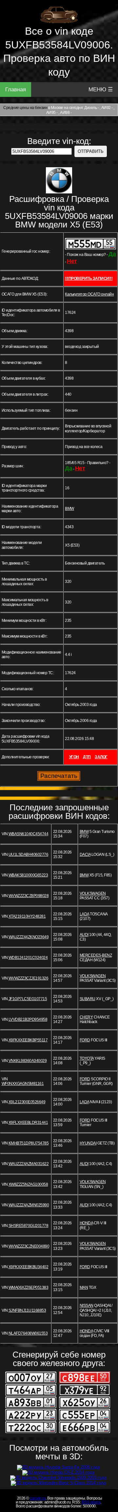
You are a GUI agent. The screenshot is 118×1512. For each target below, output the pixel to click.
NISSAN (86, 1305)
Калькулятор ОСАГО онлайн (89, 294)
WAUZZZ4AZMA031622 (29, 1163)
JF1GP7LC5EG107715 (28, 999)
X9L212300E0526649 (27, 1102)
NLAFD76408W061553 (28, 1333)
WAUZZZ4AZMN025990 (29, 1205)
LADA (84, 914)
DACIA (85, 854)
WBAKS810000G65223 (28, 875)
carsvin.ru (38, 1498)
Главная (15, 89)
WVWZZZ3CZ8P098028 (29, 895)
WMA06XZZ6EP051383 (29, 1287)
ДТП (87, 757)
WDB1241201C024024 (28, 957)
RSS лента (91, 1502)
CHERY (86, 1017)
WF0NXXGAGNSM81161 (23, 1083)
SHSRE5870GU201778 (29, 1225)
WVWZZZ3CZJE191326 (29, 978)
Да (112, 254)
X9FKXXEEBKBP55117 (28, 1040)
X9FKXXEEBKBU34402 (29, 1267)
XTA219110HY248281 (27, 916)
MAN (84, 1287)
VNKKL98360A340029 (28, 1060)
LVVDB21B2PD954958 (28, 1019)
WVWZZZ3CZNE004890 (29, 1246)
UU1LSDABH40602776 (29, 854)
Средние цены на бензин (25, 107)
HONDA (86, 1223)
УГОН (74, 757)
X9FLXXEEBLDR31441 (28, 1122)
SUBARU (87, 999)
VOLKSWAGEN (93, 893)
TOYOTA (87, 1058)
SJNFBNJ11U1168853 (27, 1310)
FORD (85, 1040)
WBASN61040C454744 (29, 834)
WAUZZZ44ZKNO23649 (29, 937)
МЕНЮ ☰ (100, 89)
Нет (72, 261)
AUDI (84, 934)
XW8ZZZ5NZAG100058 (28, 1184)
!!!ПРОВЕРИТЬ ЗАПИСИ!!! (88, 278)
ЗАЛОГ (101, 757)
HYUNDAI (88, 1143)
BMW (69, 508)
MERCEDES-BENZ (96, 955)
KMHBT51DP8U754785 (29, 1143)
